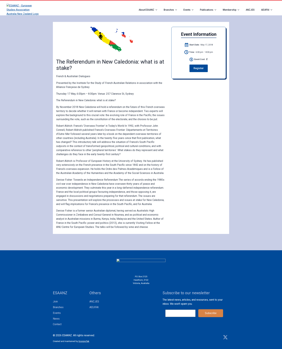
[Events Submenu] (193, 9)
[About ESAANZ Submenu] (157, 9)
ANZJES (250, 10)
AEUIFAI (265, 10)
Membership (229, 10)
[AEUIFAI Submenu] (272, 9)
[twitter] (225, 337)
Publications (206, 10)
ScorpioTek (83, 341)
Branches (169, 10)
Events (186, 10)
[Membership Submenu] (239, 9)
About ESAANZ (146, 10)
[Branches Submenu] (177, 9)
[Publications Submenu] (216, 9)
